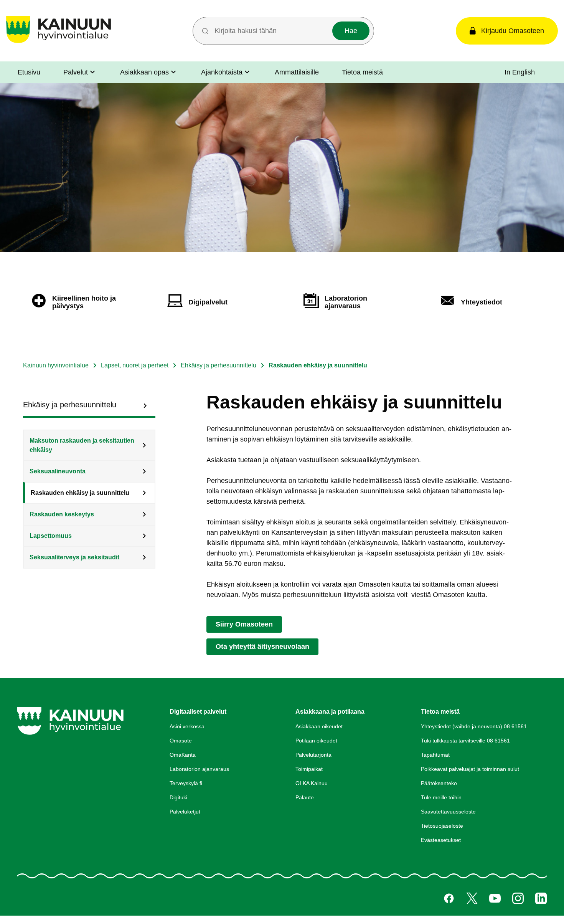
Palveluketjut (185, 812)
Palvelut (75, 72)
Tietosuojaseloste (442, 826)
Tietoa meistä (362, 72)
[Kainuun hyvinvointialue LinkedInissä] (541, 898)
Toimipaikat (309, 769)
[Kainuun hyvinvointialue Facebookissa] (449, 898)
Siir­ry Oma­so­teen (244, 624)
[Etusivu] (58, 43)
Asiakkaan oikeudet (319, 726)
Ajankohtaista (221, 72)
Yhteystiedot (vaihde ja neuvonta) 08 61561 (474, 726)
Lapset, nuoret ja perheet (134, 365)
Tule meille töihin (441, 797)
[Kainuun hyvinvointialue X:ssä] (472, 898)
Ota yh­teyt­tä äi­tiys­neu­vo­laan (262, 646)
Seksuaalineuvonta (58, 471)
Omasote (181, 740)
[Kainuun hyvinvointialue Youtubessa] (495, 898)
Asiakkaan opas (144, 72)
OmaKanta (183, 755)
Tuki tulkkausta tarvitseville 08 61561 (465, 740)
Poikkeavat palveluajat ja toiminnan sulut (470, 769)
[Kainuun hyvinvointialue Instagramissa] (518, 898)
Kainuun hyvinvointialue (56, 365)
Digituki (178, 797)
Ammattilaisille (297, 72)
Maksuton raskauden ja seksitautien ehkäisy (82, 445)
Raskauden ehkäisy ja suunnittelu (80, 492)
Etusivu (29, 72)
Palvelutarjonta (313, 755)
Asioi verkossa (187, 726)
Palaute (304, 797)
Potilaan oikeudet (316, 740)
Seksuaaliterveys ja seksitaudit (74, 557)
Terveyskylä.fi (186, 783)
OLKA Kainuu (311, 783)
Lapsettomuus (51, 535)
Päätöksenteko (439, 783)
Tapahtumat (435, 755)
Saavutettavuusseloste (448, 812)
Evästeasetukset (441, 840)
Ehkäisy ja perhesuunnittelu (218, 365)
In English (520, 72)
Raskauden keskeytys (62, 514)
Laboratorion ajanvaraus (199, 769)
